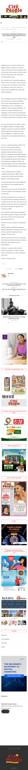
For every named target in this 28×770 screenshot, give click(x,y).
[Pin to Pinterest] (20, 268)
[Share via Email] (21, 268)
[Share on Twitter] (18, 268)
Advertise (4, 643)
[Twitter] (12, 748)
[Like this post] (16, 268)
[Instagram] (16, 748)
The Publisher (5, 639)
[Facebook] (9, 748)
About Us (4, 635)
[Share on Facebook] (17, 268)
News (8, 27)
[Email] (19, 748)
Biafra (3, 263)
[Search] (26, 23)
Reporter (13, 38)
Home (2, 27)
